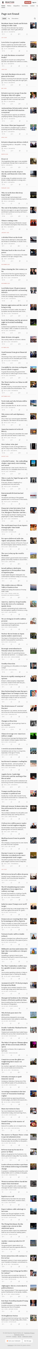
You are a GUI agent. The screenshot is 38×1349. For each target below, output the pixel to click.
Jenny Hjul (14, 831)
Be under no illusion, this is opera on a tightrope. (13, 1050)
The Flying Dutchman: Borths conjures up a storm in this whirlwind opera (12, 1226)
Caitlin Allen (12, 531)
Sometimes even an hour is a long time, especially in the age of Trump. (13, 752)
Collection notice (27, 1336)
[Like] (2, 549)
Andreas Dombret (15, 595)
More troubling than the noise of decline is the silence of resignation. (14, 1003)
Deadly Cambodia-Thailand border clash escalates (14, 1029)
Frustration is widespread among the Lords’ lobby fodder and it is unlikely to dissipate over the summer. (14, 1172)
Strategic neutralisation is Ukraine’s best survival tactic (12, 650)
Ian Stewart (12, 767)
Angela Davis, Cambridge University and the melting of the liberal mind (13, 776)
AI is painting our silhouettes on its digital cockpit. (14, 667)
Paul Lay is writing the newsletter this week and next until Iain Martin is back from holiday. (14, 434)
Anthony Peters (13, 684)
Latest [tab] (4, 18)
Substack (10, 1345)
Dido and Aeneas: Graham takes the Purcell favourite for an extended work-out (14, 808)
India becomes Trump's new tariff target (14, 905)
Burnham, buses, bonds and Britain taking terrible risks (14, 24)
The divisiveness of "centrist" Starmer (12, 707)
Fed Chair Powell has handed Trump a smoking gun (14, 1302)
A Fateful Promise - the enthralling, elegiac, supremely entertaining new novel (14, 463)
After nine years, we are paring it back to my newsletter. (13, 724)
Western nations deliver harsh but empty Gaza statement (14, 1183)
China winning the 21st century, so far (14, 270)
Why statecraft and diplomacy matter (12, 415)
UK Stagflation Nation (9, 1316)
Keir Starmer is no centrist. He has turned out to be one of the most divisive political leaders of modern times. (14, 711)
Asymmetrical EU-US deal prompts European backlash (14, 984)
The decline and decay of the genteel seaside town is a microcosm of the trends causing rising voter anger (14, 498)
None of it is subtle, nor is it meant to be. (13, 1126)
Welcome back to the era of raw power (13, 251)
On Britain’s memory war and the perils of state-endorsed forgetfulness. (14, 624)
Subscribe (28, 2)
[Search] (35, 18)
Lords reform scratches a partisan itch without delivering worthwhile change (14, 1167)
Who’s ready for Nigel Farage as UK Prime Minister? (14, 479)
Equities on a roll (7, 1196)
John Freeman (12, 612)
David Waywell (13, 669)
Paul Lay (14, 422)
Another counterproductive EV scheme (13, 1242)
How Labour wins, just (9, 444)
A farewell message (7, 530)
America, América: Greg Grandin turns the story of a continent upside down (13, 604)
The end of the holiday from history (14, 208)
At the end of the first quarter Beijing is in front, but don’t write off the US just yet (14, 274)
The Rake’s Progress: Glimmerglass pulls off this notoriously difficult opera (14, 1045)
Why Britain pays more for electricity (11, 1014)
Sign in (34, 2)
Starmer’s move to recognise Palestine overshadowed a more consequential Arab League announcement (13, 855)
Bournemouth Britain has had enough (12, 494)
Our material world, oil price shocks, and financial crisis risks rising (13, 174)
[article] (19, 28)
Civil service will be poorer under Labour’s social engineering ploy (14, 824)
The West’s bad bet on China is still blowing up (14, 383)
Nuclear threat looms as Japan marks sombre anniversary (12, 635)
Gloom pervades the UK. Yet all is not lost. (14, 405)
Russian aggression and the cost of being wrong (14, 306)
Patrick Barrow (13, 627)
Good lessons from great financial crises (14, 353)
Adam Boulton (13, 714)
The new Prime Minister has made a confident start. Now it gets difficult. (12, 28)
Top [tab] (9, 18)
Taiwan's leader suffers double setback (12, 935)
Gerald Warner (15, 657)
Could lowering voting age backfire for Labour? (14, 1272)
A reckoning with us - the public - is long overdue (13, 145)
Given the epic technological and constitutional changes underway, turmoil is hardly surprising (14, 198)
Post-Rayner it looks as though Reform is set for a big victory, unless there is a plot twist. (13, 447)
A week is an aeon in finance (11, 749)
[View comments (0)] (11, 34)
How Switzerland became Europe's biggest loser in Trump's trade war (14, 692)
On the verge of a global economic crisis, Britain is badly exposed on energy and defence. (13, 179)
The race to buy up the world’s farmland (12, 554)
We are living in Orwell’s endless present (13, 620)
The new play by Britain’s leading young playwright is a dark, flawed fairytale (13, 515)
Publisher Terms (19, 1335)
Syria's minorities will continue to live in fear (14, 1257)
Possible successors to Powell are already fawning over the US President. (14, 1306)
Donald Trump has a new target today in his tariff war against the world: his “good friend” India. (14, 909)
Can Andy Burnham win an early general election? (13, 75)
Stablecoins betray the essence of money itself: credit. (13, 590)
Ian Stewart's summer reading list (14, 761)
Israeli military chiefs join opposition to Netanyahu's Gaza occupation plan (13, 570)
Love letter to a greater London (13, 42)
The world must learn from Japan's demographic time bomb (14, 526)
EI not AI (4, 159)
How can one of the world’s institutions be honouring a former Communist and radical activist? (14, 781)
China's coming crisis (9, 221)
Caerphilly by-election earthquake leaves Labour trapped (14, 368)
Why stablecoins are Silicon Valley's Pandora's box (11, 586)
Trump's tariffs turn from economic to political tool (11, 792)
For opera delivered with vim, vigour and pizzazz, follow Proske (13, 540)
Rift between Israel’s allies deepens (14, 874)
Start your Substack (14, 1341)
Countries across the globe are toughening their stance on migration (12, 1062)
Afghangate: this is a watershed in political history (14, 1287)
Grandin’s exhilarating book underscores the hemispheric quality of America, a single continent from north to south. (14, 609)
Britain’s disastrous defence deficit (14, 142)
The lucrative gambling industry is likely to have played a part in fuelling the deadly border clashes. (14, 973)
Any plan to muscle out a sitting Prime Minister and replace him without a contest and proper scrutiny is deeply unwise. (14, 60)
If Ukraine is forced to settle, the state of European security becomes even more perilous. (13, 310)
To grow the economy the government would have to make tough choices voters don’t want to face (14, 372)
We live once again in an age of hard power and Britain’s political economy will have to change (14, 211)
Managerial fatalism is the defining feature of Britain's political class (14, 999)
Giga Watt (12, 959)
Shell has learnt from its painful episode (13, 839)
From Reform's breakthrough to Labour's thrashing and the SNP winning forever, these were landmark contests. (13, 128)
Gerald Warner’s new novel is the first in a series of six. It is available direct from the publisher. (14, 468)
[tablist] (10, 18)
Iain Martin (12, 31)
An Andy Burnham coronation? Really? (12, 56)
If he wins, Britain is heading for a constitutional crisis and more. (11, 483)
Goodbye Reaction (8, 664)
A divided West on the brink (11, 237)
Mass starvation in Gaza (10, 1109)
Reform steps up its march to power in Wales (12, 1151)
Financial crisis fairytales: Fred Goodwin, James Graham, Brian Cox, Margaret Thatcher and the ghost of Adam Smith (13, 510)
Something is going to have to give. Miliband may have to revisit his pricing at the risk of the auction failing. (14, 956)
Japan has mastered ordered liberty (12, 430)
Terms (19, 1336)
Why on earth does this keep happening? (12, 194)
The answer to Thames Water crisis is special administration (14, 1136)
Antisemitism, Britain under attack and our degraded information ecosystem (14, 110)
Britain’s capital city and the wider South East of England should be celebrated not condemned (13, 45)
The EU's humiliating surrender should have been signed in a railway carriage (13, 889)
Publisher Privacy (29, 1333)
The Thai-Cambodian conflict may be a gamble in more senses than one (14, 968)
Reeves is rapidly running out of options (13, 677)
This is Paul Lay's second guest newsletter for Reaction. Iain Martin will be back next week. (14, 419)
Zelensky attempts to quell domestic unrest (11, 1078)
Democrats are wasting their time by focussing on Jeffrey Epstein (14, 920)
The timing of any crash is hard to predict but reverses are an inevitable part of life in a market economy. (14, 357)
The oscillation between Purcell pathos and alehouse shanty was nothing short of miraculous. (14, 813)
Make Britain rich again (10, 337)
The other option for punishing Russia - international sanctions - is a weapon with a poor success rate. (14, 654)
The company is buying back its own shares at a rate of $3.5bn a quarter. (14, 843)
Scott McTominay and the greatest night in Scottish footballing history (14, 322)
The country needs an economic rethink (13, 339)
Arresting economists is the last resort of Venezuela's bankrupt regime (13, 1094)
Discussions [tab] (15, 18)
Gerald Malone (13, 546)
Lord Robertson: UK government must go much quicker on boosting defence (14, 290)
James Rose (12, 561)
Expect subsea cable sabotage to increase (13, 1210)
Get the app (27, 1341)
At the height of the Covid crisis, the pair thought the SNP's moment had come (13, 98)
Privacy (14, 1336)
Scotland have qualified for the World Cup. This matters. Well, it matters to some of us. (14, 327)
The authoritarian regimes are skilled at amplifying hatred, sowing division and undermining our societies (13, 115)
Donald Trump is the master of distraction (12, 1123)
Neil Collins (12, 846)
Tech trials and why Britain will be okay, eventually (14, 402)
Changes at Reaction (9, 721)
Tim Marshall (15, 863)
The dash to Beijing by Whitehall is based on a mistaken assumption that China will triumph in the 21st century (14, 223)
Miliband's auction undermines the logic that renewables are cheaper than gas (14, 951)
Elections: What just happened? (13, 125)
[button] (3, 6)
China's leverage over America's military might (13, 735)
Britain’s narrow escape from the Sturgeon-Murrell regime (14, 94)
